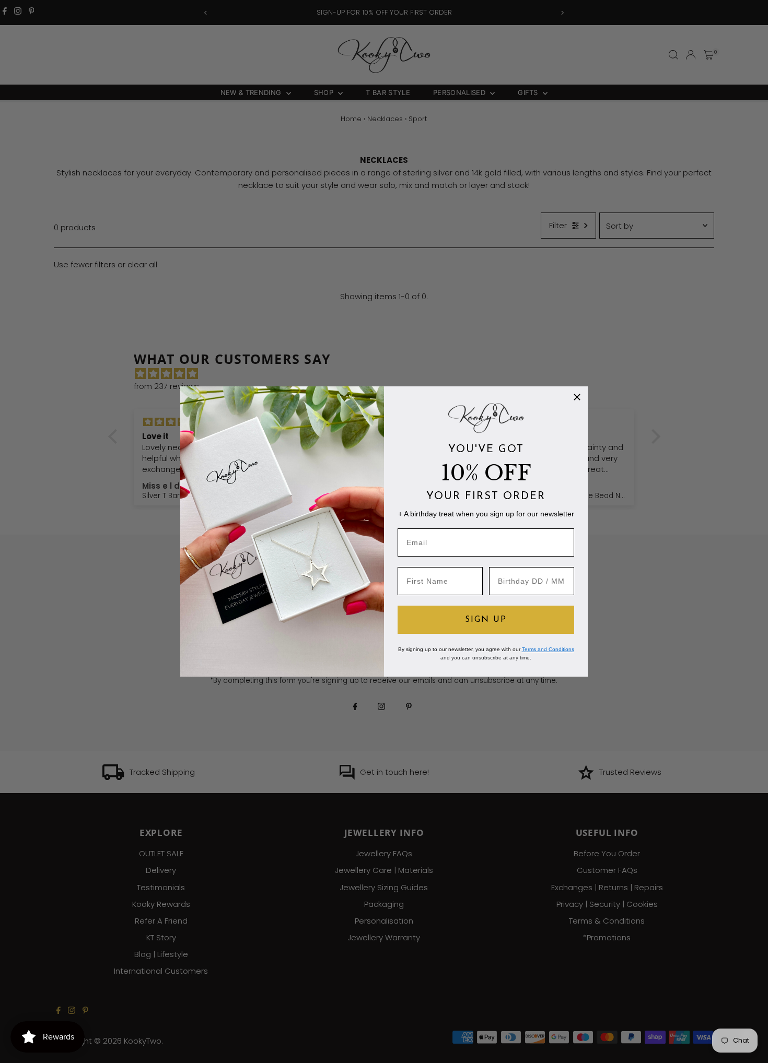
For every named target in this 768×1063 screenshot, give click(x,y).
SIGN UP (486, 620)
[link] (486, 417)
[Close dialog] (577, 397)
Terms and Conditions (548, 649)
